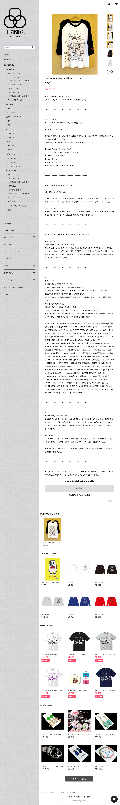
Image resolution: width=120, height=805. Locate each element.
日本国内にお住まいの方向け (79, 495)
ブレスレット (10, 69)
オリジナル (11, 108)
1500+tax (11, 137)
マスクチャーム (11, 129)
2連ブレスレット (13, 89)
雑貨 (9, 210)
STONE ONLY (15, 77)
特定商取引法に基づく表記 (68, 792)
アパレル (11, 214)
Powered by (77, 801)
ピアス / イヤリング (15, 166)
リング (8, 142)
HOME (6, 55)
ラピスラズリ (10, 154)
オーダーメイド (11, 171)
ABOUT (7, 60)
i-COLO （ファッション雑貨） (16, 206)
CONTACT (8, 223)
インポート (11, 112)
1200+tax (11, 133)
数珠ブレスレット (14, 73)
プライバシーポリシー (49, 792)
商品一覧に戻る (79, 779)
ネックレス (9, 104)
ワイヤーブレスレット (15, 100)
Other (8, 218)
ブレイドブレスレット (15, 85)
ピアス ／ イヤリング (13, 117)
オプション (11, 201)
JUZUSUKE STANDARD (19, 81)
